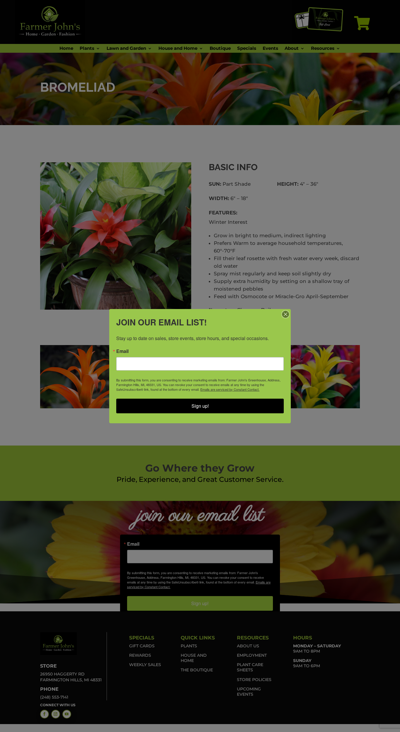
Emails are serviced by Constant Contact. (229, 389)
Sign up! (200, 405)
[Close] (285, 314)
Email (122, 351)
